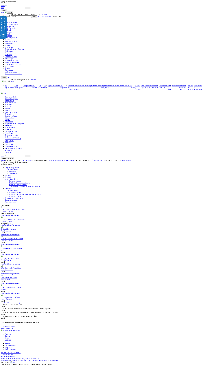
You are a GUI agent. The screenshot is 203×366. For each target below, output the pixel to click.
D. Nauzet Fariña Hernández (10, 297)
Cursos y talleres (10, 345)
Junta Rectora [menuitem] (13, 173)
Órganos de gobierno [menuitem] (12, 168)
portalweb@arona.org (10, 215)
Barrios (7, 336)
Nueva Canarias (6, 299)
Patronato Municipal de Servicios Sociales (62, 160)
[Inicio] (6, 6)
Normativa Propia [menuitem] (15, 196)
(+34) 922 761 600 (7, 355)
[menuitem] (9, 86)
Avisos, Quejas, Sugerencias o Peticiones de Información (20, 358)
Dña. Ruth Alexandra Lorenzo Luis (13, 287)
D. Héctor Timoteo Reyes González (13, 219)
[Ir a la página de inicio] (2, 93)
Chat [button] (41, 16)
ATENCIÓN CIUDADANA (11, 353)
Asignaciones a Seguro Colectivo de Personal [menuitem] (24, 187)
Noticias (8, 334)
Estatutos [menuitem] (8, 175)
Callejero (8, 340)
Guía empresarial (10, 349)
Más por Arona (6, 279)
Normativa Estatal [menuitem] (15, 192)
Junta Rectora (126, 160)
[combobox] (21, 16)
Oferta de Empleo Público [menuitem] (18, 185)
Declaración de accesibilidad (48, 360)
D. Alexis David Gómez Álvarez (12, 239)
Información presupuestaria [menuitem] (14, 198)
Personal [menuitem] (11, 178)
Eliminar (6, 326)
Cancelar (12, 326)
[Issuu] (12, 362)
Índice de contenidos (31, 360)
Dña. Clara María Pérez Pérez (11, 268)
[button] (3, 6)
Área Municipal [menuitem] (10, 202)
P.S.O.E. (4, 289)
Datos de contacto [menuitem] (11, 200)
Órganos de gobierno (99, 160)
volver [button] (7, 328)
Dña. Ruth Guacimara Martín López (13, 209)
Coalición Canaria (7, 211)
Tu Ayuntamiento (26, 160)
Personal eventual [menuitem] (15, 181)
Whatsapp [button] (47, 16)
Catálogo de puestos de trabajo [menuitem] (19, 183)
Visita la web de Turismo (11, 330)
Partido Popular (6, 231)
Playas (7, 338)
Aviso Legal (5, 360)
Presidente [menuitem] (12, 171)
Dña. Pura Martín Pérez (9, 278)
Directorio (8, 347)
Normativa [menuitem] (11, 189)
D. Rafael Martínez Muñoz (10, 258)
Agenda (7, 343)
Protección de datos (16, 360)
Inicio (3, 160)
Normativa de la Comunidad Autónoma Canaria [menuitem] (25, 194)
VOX (3, 250)
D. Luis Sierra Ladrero (8, 229)
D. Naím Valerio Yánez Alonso (11, 248)
